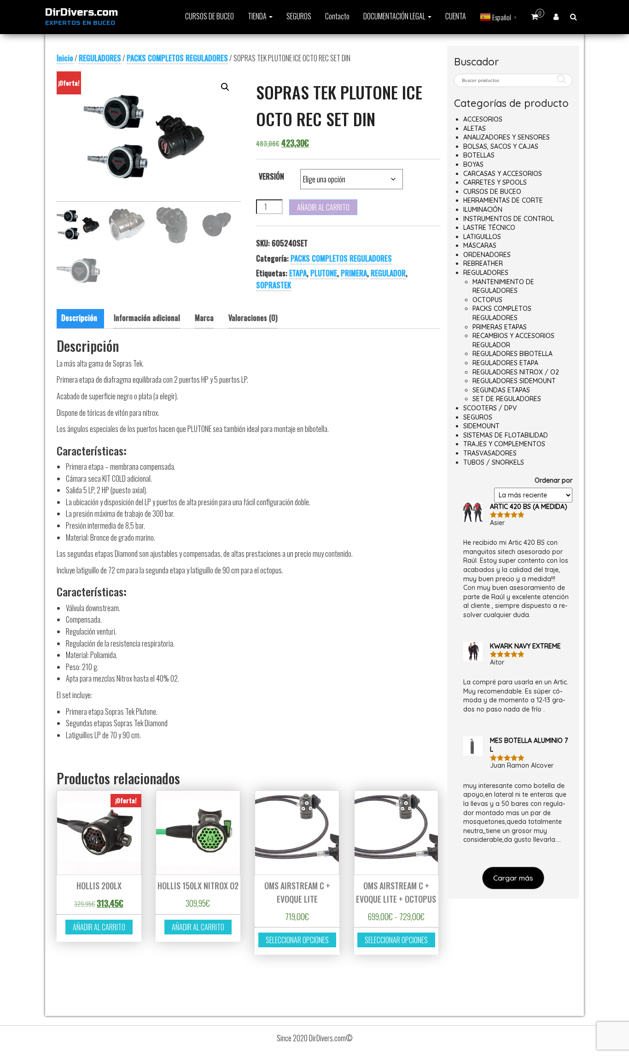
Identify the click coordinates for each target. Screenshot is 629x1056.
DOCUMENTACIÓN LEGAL (395, 16)
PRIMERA (354, 273)
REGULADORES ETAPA (505, 363)
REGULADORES (100, 58)
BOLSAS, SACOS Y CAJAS (500, 146)
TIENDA (258, 16)
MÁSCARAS (479, 245)
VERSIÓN (271, 176)
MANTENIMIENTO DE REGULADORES (503, 286)
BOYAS (473, 164)
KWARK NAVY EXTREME (525, 646)
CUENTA (455, 16)
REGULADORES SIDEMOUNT (514, 381)
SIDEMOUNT (481, 426)
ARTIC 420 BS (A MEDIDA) (528, 506)
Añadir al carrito (323, 207)
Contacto (337, 16)
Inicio (65, 58)
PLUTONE (323, 273)
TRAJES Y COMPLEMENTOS (504, 444)
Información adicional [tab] (147, 317)
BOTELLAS (479, 155)
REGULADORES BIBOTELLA (512, 354)
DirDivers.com (81, 12)
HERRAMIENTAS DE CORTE (503, 200)
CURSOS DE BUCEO (209, 16)
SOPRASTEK (273, 285)
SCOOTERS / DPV (490, 408)
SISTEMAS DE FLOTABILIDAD (505, 435)
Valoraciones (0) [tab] (253, 317)
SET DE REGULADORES (506, 399)
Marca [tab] (204, 317)
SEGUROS (298, 16)
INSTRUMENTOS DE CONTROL (508, 219)
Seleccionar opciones (297, 939)
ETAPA (298, 273)
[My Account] (556, 16)
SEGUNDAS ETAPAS (501, 390)
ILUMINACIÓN (482, 209)
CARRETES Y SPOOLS (495, 182)
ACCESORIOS (482, 119)
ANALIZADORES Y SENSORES (506, 137)
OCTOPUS (487, 300)
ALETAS (474, 128)
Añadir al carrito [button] (99, 927)
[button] (225, 87)
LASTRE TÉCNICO (489, 227)
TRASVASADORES (490, 453)
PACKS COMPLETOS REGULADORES (177, 58)
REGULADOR (388, 273)
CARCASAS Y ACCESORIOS (502, 173)
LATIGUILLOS (482, 237)
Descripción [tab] (79, 317)
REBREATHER (483, 263)
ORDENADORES (487, 255)
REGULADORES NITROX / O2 (515, 372)
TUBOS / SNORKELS (493, 462)
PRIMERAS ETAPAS (499, 327)
